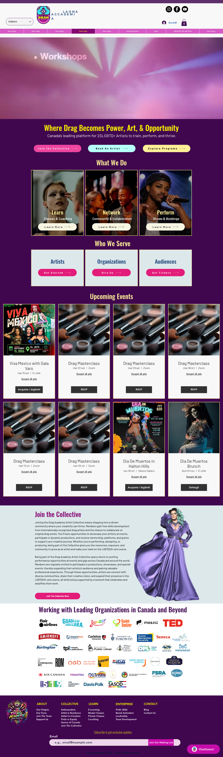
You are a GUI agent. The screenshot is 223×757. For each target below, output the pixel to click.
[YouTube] (185, 9)
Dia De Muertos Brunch (194, 463)
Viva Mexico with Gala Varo (29, 366)
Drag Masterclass (84, 363)
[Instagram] (169, 9)
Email (54, 736)
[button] (184, 22)
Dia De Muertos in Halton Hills (139, 463)
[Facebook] (177, 9)
